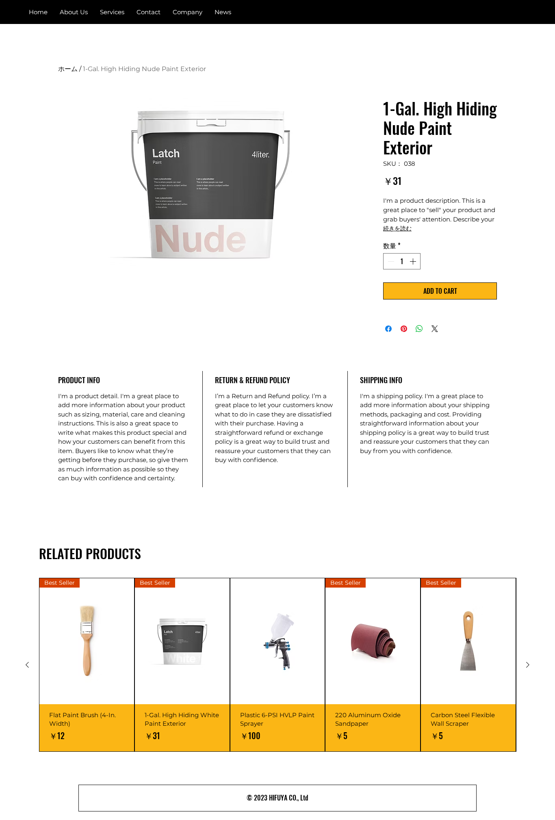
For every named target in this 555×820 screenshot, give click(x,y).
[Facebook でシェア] (388, 329)
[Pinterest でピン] (404, 329)
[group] (277, 664)
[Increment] (413, 261)
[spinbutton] (402, 261)
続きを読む (397, 228)
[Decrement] (390, 261)
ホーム (68, 69)
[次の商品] (528, 665)
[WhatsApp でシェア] (419, 329)
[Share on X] (435, 329)
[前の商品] (27, 665)
